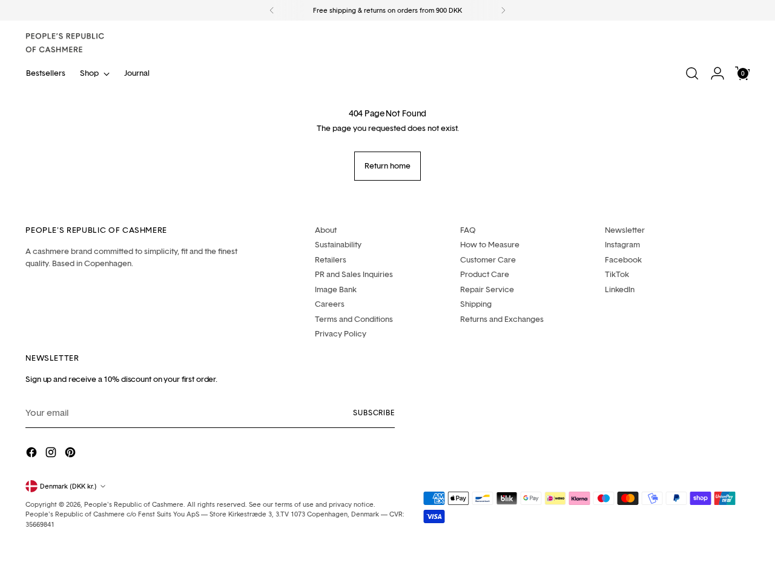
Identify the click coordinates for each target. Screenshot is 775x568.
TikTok (617, 274)
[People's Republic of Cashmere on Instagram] (52, 454)
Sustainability (338, 244)
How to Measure (489, 244)
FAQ (468, 229)
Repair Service (487, 289)
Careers (330, 303)
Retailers (330, 259)
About (326, 229)
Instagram (622, 244)
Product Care (484, 274)
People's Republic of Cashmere (133, 504)
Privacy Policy (340, 333)
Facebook (623, 259)
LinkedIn (620, 289)
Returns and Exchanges (502, 318)
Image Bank (336, 289)
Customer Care (488, 259)
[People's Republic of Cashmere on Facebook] (32, 454)
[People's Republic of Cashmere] (64, 43)
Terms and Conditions (354, 318)
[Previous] (272, 10)
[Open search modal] (692, 73)
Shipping (476, 303)
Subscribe (374, 412)
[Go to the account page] (717, 73)
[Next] (503, 10)
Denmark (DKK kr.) (68, 485)
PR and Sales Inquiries (354, 274)
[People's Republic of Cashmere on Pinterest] (71, 454)
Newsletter (625, 229)
